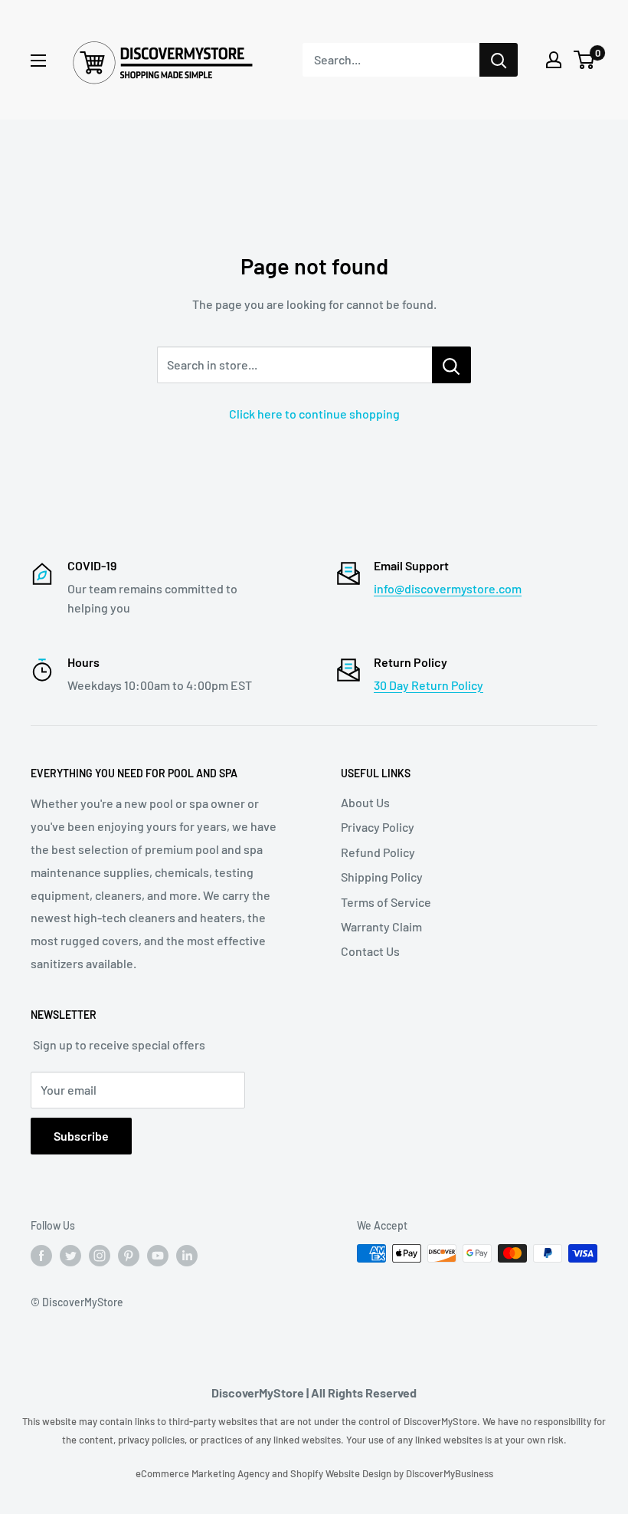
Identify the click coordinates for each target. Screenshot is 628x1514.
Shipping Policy (382, 876)
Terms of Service (386, 902)
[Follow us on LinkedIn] (187, 1255)
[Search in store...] (451, 364)
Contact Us (370, 951)
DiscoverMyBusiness (449, 1473)
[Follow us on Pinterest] (128, 1255)
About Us (365, 802)
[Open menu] (38, 60)
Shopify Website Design (342, 1473)
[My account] (553, 59)
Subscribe (81, 1135)
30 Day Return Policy (428, 685)
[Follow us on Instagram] (99, 1255)
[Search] (498, 60)
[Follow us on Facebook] (41, 1255)
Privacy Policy (377, 826)
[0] (584, 60)
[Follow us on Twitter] (70, 1255)
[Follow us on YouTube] (157, 1255)
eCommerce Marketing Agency (204, 1473)
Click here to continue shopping (314, 413)
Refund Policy (378, 852)
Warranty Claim (381, 926)
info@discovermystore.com (448, 588)
